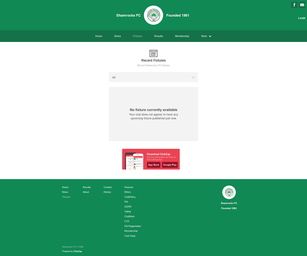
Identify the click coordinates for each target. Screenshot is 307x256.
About (86, 192)
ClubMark (129, 216)
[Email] (302, 5)
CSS (126, 221)
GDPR (127, 206)
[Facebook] (294, 5)
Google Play (170, 164)
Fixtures (137, 36)
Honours (128, 187)
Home (98, 36)
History (107, 192)
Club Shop (129, 235)
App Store (153, 164)
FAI (126, 201)
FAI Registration (132, 226)
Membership (182, 36)
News (117, 36)
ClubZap (78, 251)
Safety (127, 211)
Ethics (127, 192)
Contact (108, 187)
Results (158, 36)
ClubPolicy (130, 197)
